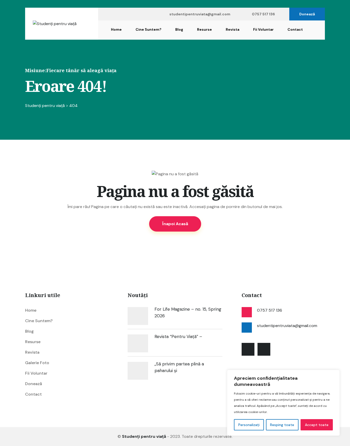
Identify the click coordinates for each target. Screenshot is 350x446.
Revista (232, 29)
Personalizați (249, 424)
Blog (179, 29)
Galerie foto (37, 362)
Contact (295, 29)
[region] (283, 403)
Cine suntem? (148, 29)
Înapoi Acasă (175, 223)
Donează (307, 14)
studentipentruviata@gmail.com (199, 14)
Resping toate (282, 424)
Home (116, 29)
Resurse (204, 29)
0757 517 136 (263, 14)
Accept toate (316, 424)
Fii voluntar (263, 29)
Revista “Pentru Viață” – (178, 336)
